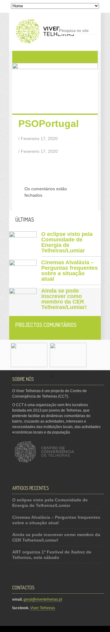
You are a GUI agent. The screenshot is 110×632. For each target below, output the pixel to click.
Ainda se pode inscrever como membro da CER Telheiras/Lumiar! (64, 299)
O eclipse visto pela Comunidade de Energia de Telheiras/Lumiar (67, 242)
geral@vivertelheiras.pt (43, 599)
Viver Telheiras (42, 608)
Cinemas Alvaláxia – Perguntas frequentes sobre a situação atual (69, 270)
